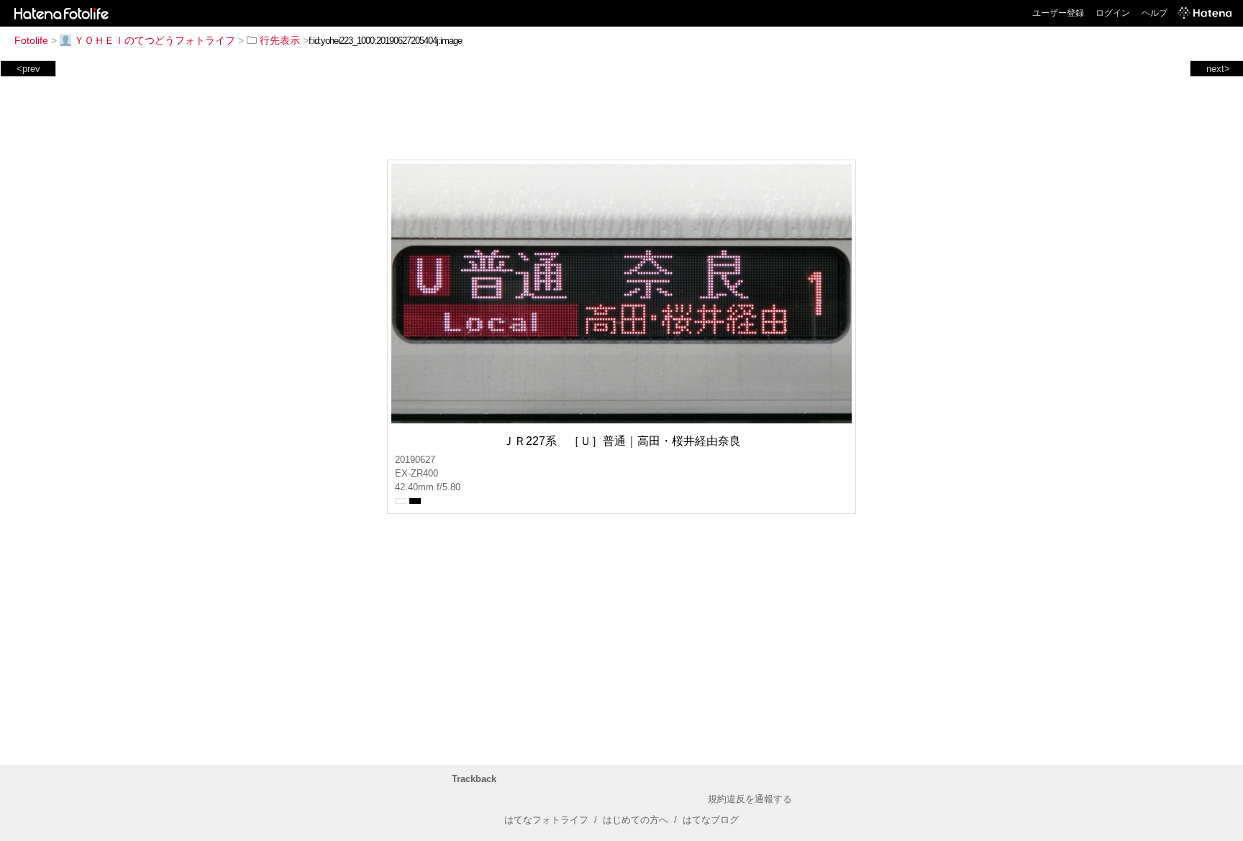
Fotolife (31, 40)
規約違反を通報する (750, 799)
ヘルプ (1154, 13)
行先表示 (280, 40)
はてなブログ (711, 819)
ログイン (1113, 13)
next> (1218, 68)
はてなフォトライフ (546, 819)
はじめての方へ (635, 819)
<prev (28, 68)
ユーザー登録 (1058, 13)
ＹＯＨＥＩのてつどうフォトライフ (154, 40)
